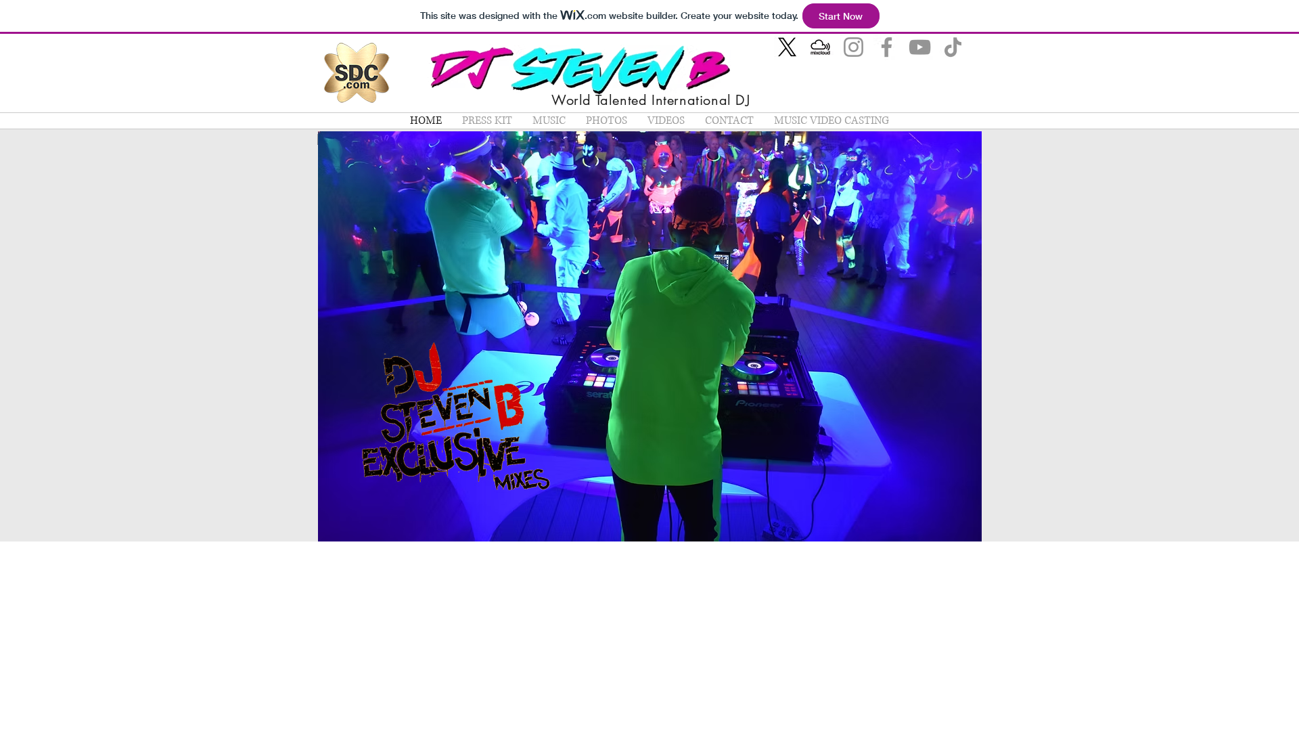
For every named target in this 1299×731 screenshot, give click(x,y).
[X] (787, 47)
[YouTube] (920, 47)
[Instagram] (853, 47)
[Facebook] (886, 47)
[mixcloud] (820, 47)
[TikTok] (953, 47)
